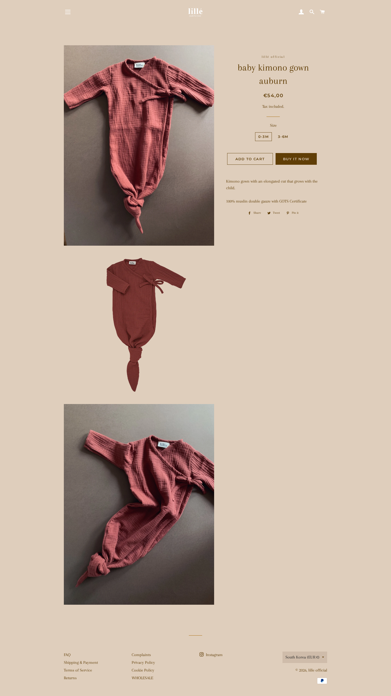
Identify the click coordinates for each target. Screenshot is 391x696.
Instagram (214, 654)
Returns (70, 678)
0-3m (263, 136)
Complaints (141, 654)
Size (273, 125)
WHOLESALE (142, 678)
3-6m (283, 136)
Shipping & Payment (81, 662)
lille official (317, 670)
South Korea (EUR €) (302, 657)
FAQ (67, 654)
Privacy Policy (143, 662)
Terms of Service (78, 670)
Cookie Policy (143, 670)
